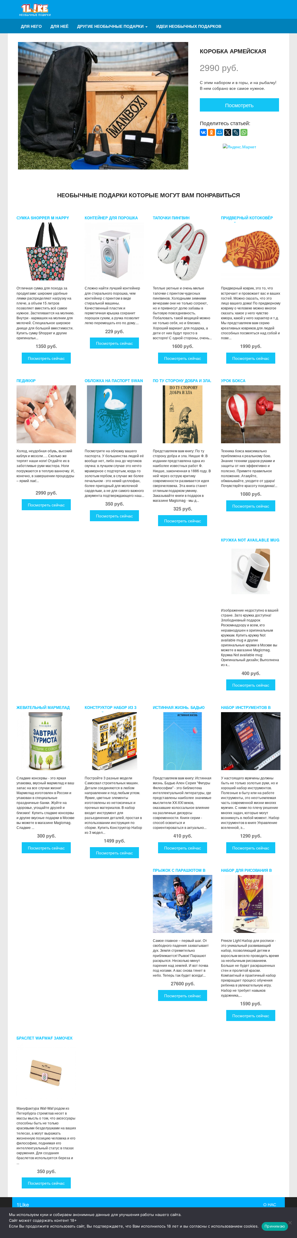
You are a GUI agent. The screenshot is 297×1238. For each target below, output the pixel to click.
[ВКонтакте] (203, 132)
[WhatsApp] (243, 132)
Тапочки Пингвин (171, 217)
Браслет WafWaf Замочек (45, 1038)
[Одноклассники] (211, 132)
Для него (31, 26)
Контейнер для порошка (111, 217)
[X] (227, 132)
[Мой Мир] (219, 132)
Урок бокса (233, 380)
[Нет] (290, 1223)
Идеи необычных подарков (188, 26)
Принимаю (275, 1226)
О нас (269, 1204)
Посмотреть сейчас (46, 358)
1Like (23, 1204)
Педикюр (26, 380)
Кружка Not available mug (250, 540)
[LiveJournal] (235, 132)
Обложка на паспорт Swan (114, 380)
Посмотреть (239, 105)
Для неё (59, 26)
